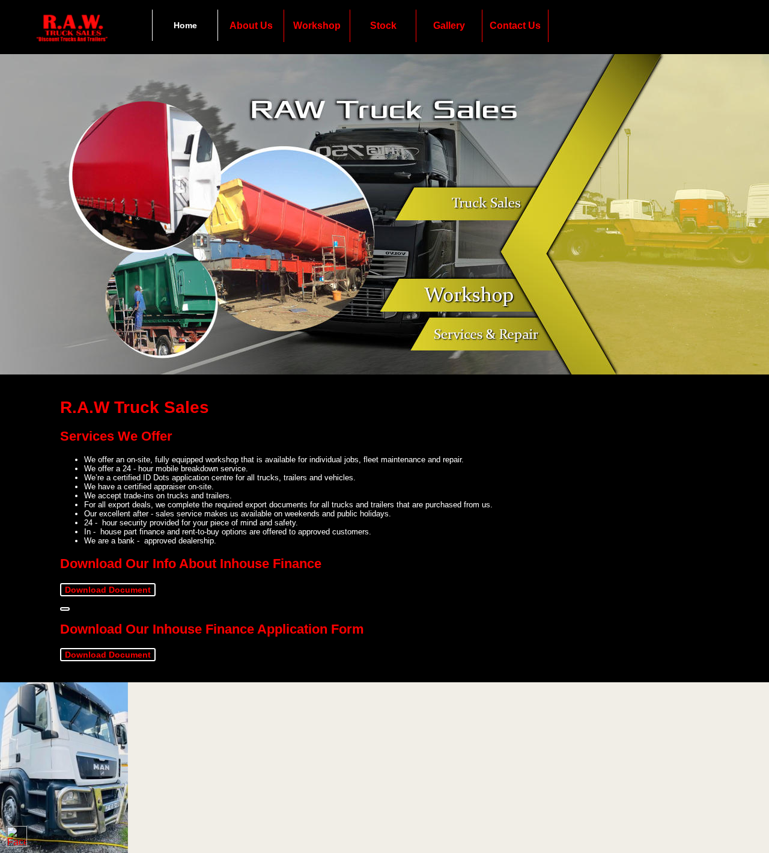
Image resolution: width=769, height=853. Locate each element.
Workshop (317, 25)
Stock (383, 25)
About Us (251, 25)
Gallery (449, 25)
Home (185, 25)
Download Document (108, 590)
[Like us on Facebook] (16, 836)
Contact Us (515, 25)
